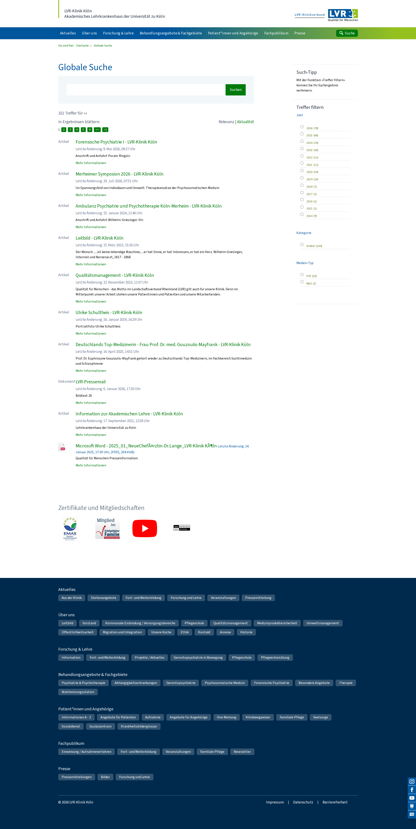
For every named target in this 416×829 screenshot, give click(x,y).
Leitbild (67, 623)
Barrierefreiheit (335, 802)
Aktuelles (66, 589)
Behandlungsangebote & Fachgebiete (92, 674)
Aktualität (245, 121)
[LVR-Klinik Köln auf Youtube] (412, 798)
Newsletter (242, 751)
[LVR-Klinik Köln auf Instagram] (412, 781)
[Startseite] (326, 15)
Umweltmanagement (323, 623)
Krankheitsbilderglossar (139, 726)
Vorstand (89, 623)
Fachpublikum (71, 743)
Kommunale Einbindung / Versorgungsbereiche (140, 623)
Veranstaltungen (223, 597)
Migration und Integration (122, 632)
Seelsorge (320, 717)
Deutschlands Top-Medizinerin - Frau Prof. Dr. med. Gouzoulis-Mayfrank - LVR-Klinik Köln (163, 344)
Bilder (105, 777)
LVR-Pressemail (91, 382)
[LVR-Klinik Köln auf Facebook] (412, 790)
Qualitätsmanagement (230, 623)
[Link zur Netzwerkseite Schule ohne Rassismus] (181, 528)
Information (71, 657)
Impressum (275, 802)
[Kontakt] (412, 806)
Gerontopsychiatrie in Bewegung (198, 657)
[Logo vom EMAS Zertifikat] (70, 528)
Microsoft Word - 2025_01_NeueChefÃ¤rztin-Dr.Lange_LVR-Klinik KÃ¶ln (146, 446)
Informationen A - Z (76, 717)
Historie (246, 632)
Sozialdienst (71, 726)
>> (97, 129)
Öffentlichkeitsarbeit (78, 632)
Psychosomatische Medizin (225, 683)
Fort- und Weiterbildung (143, 597)
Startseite (82, 46)
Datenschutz (303, 802)
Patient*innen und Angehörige (85, 709)
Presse (64, 769)
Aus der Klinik (72, 597)
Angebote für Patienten (118, 717)
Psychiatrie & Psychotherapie (83, 683)
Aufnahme (153, 717)
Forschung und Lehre (186, 597)
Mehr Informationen (91, 163)
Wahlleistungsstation (78, 692)
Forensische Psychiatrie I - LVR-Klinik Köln (116, 142)
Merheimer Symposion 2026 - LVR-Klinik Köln (120, 174)
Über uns (66, 615)
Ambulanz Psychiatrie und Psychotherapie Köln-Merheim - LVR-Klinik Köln (149, 206)
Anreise (225, 632)
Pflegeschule (194, 623)
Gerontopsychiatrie (180, 683)
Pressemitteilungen (77, 777)
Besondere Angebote (314, 683)
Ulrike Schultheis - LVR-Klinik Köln (109, 312)
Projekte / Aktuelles (149, 657)
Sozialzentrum (100, 726)
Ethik (185, 632)
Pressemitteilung (258, 597)
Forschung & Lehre (75, 649)
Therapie (346, 683)
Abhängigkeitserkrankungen (136, 683)
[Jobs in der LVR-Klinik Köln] (412, 814)
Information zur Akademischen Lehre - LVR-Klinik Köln (129, 414)
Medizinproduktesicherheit (277, 623)
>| (105, 129)
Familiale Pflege (292, 717)
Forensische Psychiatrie (271, 683)
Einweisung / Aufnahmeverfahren (86, 751)
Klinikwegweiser (258, 717)
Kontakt (204, 632)
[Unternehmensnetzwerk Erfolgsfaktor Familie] (107, 528)
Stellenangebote (103, 597)
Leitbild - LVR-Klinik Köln (100, 238)
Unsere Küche (161, 632)
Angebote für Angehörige (189, 717)
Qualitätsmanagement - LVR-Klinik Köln (115, 275)
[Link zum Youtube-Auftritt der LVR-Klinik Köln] (144, 528)
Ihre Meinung (226, 717)
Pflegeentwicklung (275, 657)
